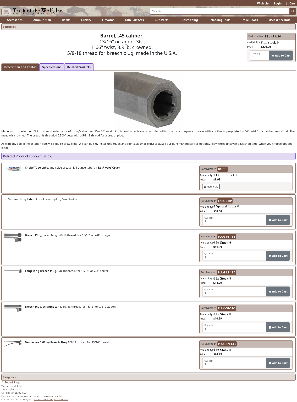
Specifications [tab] (51, 67)
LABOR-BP (225, 201)
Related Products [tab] (79, 67)
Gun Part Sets (134, 20)
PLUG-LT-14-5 (226, 272)
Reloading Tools (219, 20)
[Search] (292, 11)
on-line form (57, 396)
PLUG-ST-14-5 (226, 308)
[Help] (270, 42)
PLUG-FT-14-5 (226, 237)
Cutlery (86, 20)
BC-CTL (222, 169)
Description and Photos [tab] (20, 67)
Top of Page (12, 382)
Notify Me (212, 186)
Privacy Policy (61, 399)
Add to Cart (282, 55)
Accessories (15, 20)
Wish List (263, 3)
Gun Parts (161, 20)
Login (278, 3)
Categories (9, 26)
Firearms (108, 20)
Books (66, 20)
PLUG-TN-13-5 (227, 344)
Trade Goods (249, 20)
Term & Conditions (43, 399)
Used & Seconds (279, 20)
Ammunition (42, 20)
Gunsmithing (188, 20)
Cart (290, 3)
